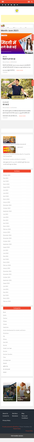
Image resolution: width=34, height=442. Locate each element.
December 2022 (7, 235)
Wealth (5, 363)
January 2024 (6, 202)
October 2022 (6, 241)
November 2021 (7, 274)
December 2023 (7, 205)
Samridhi (5, 342)
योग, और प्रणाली (6, 102)
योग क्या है (6, 104)
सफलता (4, 372)
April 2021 (6, 295)
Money (5, 339)
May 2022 (5, 256)
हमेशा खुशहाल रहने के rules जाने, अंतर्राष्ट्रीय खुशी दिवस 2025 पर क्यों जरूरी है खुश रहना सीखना (16, 163)
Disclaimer (15, 416)
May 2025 (5, 178)
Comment (5, 72)
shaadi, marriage (7, 348)
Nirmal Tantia (6, 62)
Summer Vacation (7, 354)
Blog (23, 413)
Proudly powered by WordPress (10, 426)
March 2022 (6, 262)
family (4, 315)
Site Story (15, 413)
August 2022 (6, 247)
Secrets (5, 345)
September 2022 (7, 244)
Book (4, 312)
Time (4, 357)
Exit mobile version (17, 436)
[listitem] (9, 391)
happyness (5, 327)
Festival (5, 318)
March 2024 (6, 199)
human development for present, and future (14, 330)
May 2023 (5, 220)
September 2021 (7, 280)
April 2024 (6, 196)
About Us (5, 413)
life (4, 336)
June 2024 (5, 193)
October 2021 (6, 277)
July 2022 (5, 250)
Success (5, 351)
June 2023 (5, 217)
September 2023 (7, 211)
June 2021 (5, 289)
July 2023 (5, 214)
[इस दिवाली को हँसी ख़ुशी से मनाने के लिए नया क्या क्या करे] (9, 139)
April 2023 (6, 223)
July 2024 (5, 190)
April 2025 (6, 181)
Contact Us (6, 416)
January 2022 (6, 268)
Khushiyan (6, 333)
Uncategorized (7, 360)
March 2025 (6, 184)
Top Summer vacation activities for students (14, 159)
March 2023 (6, 226)
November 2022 (7, 238)
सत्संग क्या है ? (20, 147)
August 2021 (6, 283)
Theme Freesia (17, 428)
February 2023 (7, 229)
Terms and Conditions (25, 417)
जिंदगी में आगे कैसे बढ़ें (9, 59)
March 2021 (6, 298)
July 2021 (5, 286)
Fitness (5, 321)
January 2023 (6, 232)
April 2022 (6, 259)
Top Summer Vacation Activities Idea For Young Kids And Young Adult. (16, 155)
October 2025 (6, 175)
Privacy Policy (6, 420)
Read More (20, 70)
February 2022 (7, 265)
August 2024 (6, 187)
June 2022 (5, 253)
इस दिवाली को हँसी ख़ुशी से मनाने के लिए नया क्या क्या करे (14, 144)
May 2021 (5, 292)
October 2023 (6, 208)
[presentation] (28, 392)
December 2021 (7, 271)
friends (5, 324)
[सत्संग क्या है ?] (9, 149)
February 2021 (7, 301)
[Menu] (2, 1)
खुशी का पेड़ (5, 56)
